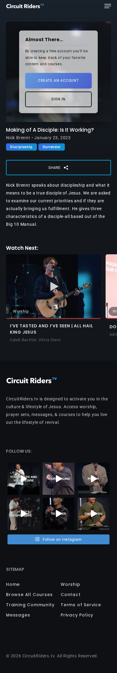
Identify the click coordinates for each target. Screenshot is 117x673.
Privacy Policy (77, 615)
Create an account (58, 80)
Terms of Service (81, 605)
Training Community (30, 605)
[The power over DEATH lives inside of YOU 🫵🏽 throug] (93, 479)
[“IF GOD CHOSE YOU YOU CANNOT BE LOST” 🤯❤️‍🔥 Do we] (93, 514)
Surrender (51, 147)
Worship (70, 584)
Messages (18, 615)
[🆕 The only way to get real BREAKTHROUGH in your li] (59, 479)
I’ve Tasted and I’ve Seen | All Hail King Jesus (51, 329)
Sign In (58, 99)
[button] (107, 6)
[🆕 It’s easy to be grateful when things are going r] (24, 514)
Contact (71, 595)
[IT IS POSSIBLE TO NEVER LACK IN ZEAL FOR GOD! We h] (59, 514)
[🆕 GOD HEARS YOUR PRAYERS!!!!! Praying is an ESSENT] (24, 479)
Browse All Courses (29, 595)
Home (13, 584)
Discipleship (21, 147)
